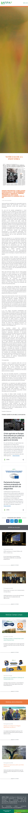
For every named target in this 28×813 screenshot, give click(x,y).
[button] (8, 521)
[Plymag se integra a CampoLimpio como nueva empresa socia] (14, 627)
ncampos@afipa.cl (17, 807)
